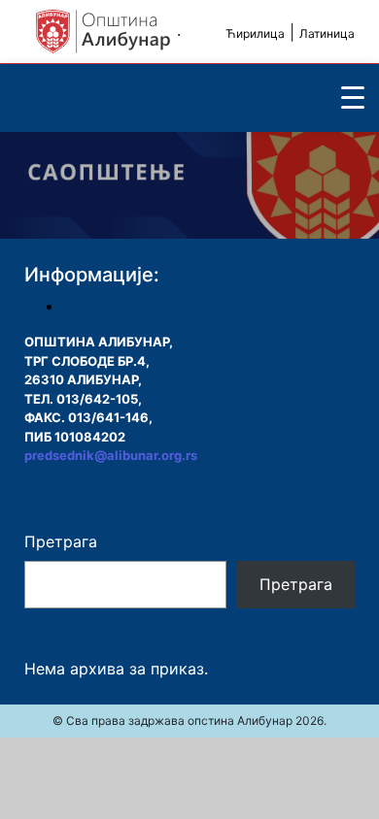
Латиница (327, 33)
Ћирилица (255, 33)
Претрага (60, 541)
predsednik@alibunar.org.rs (110, 455)
